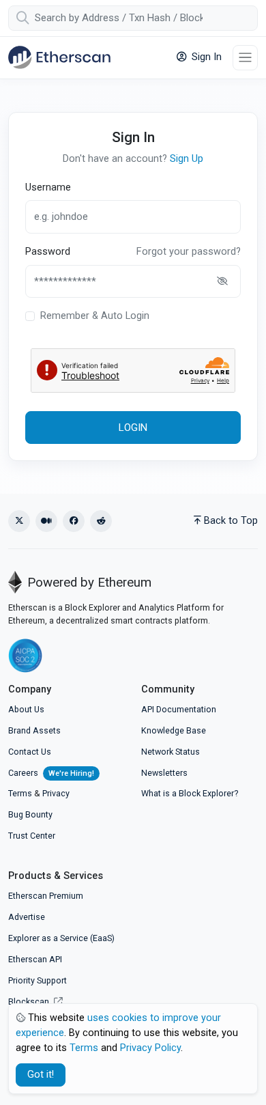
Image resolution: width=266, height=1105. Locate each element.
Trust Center (31, 835)
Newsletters (164, 773)
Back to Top (231, 521)
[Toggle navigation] (245, 57)
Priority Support (37, 980)
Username (48, 187)
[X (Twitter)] (19, 521)
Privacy (56, 793)
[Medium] (46, 521)
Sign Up (186, 159)
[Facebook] (74, 521)
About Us (26, 709)
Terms (20, 793)
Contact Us (29, 751)
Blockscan (29, 1001)
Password (47, 251)
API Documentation (178, 709)
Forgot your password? (188, 251)
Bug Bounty (30, 814)
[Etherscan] (59, 57)
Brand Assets (34, 730)
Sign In (205, 57)
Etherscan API (35, 959)
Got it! (40, 1074)
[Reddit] (101, 521)
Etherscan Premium (45, 896)
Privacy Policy (150, 1048)
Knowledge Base (173, 730)
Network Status (170, 751)
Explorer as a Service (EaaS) (61, 938)
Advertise (26, 917)
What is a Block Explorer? (189, 793)
